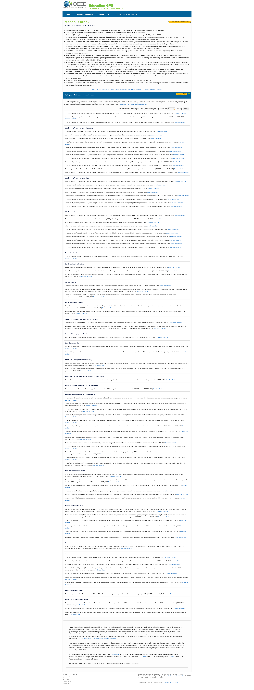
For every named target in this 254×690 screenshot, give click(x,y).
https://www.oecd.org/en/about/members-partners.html (97, 638)
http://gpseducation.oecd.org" (170, 682)
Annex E (144, 657)
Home (68, 14)
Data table (77, 95)
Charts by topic (88, 95)
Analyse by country (85, 14)
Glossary (159, 89)
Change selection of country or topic (179, 21)
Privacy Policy (67, 681)
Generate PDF (181, 94)
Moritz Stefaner (170, 676)
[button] (174, 108)
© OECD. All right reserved (70, 674)
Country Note (104, 89)
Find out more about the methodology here (132, 104)
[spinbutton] (170, 109)
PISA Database (150, 89)
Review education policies (126, 14)
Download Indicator (180, 113)
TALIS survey (115, 654)
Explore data (104, 14)
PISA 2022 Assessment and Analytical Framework (127, 89)
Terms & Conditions (68, 679)
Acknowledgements (68, 676)
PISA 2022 (95, 89)
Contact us (66, 683)
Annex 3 (172, 657)
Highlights (68, 95)
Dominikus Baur (180, 676)
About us (65, 678)
